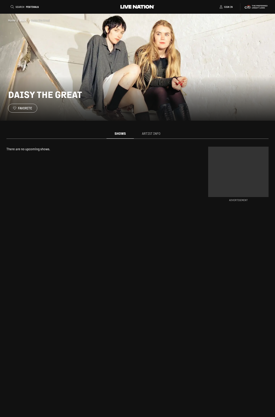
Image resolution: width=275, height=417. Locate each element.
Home (11, 20)
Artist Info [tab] (151, 133)
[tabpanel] (100, 149)
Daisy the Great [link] (40, 20)
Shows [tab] (120, 133)
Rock (23, 20)
